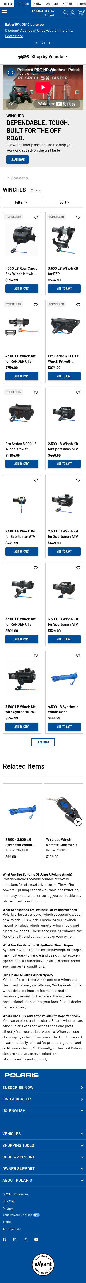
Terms (7, 1222)
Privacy (8, 1208)
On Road (52, 4)
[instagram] (15, 1240)
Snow (37, 4)
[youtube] (36, 1240)
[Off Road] (43, 12)
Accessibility (12, 1229)
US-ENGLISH (13, 1110)
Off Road (23, 4)
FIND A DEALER (16, 1098)
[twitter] (26, 1240)
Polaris (7, 4)
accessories (17, 1059)
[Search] (65, 12)
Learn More (14, 36)
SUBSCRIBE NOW (17, 1087)
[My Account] (72, 12)
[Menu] (4, 12)
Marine (67, 4)
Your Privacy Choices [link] (17, 1215)
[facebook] (4, 1240)
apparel (40, 1059)
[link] (43, 1133)
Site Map (9, 1201)
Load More (43, 742)
